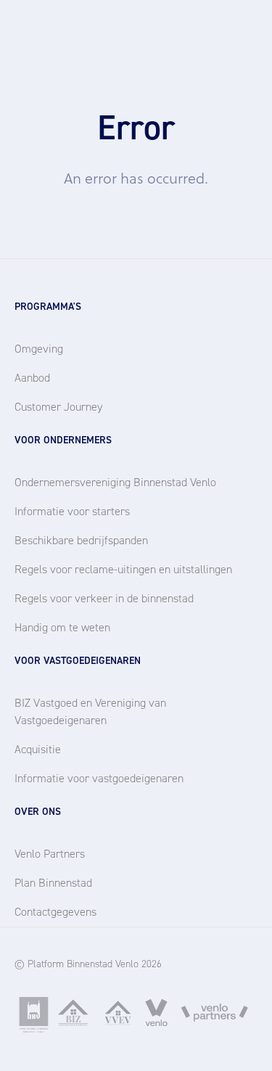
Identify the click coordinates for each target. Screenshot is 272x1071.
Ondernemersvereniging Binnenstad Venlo (115, 482)
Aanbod (32, 377)
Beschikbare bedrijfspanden (81, 540)
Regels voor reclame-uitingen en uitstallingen (123, 569)
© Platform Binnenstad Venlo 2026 (88, 964)
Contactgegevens (55, 911)
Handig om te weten (62, 627)
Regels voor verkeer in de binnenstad (104, 598)
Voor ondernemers (63, 440)
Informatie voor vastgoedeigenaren (99, 778)
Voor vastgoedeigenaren (78, 661)
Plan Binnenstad (53, 882)
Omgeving (39, 348)
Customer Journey (58, 406)
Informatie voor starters (72, 511)
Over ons (38, 811)
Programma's (48, 306)
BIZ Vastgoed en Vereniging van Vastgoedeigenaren (90, 711)
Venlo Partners (50, 853)
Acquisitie (38, 749)
